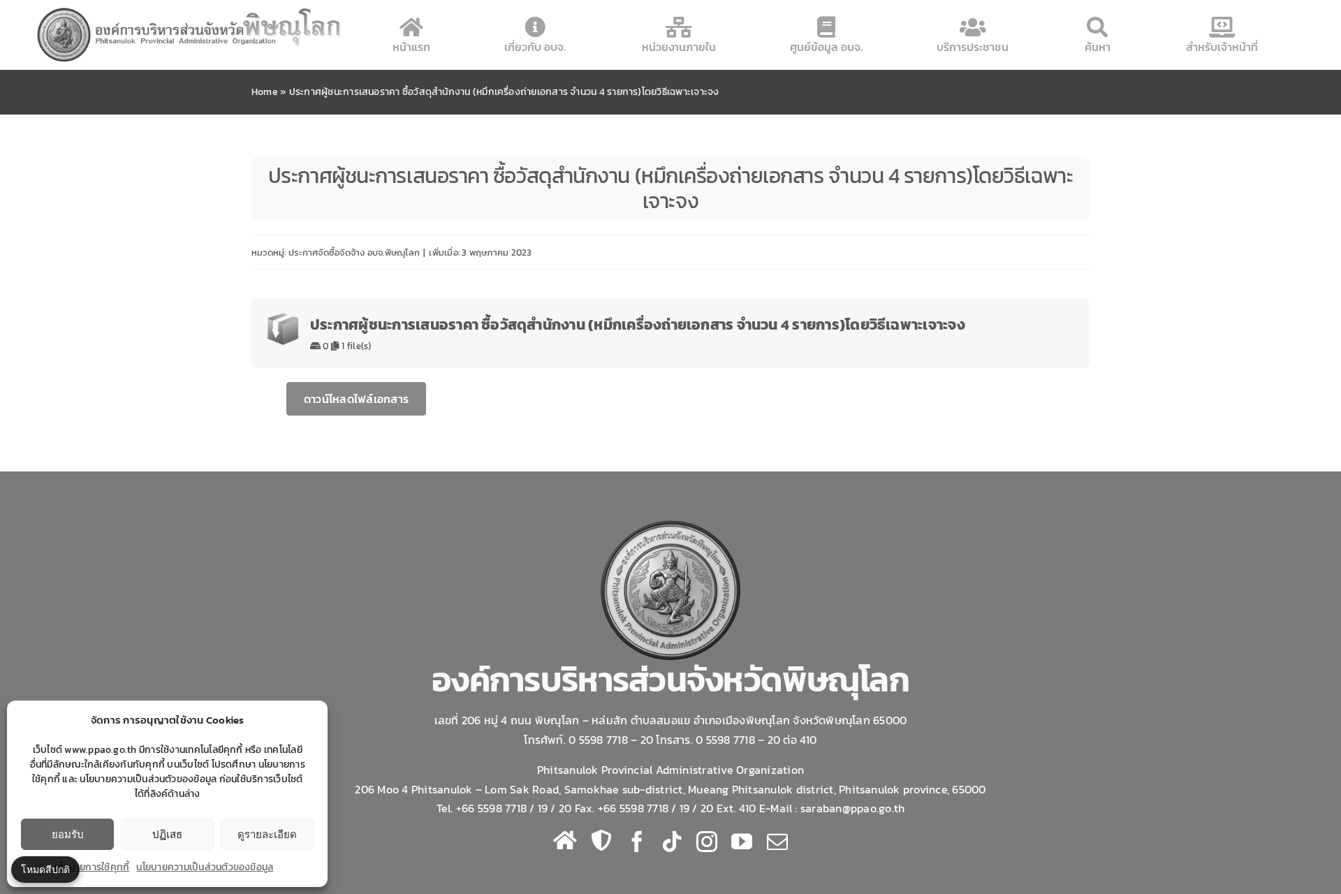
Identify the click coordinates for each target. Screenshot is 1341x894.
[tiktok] (671, 841)
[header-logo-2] (190, 9)
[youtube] (741, 841)
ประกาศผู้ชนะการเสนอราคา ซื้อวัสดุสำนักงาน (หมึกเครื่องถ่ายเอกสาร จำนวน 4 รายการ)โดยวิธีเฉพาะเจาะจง (637, 324)
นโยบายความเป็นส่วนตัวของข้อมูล (204, 867)
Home (264, 92)
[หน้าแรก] (565, 840)
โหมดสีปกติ (45, 869)
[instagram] (706, 841)
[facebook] (636, 841)
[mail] (777, 841)
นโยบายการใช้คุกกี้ (91, 867)
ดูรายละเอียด (267, 834)
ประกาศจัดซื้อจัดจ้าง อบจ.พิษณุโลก (354, 252)
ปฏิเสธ (167, 834)
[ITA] (601, 840)
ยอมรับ (68, 834)
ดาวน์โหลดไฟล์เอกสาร (356, 398)
